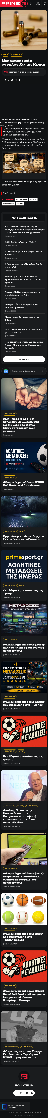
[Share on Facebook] (5, 80)
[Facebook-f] (16, 1093)
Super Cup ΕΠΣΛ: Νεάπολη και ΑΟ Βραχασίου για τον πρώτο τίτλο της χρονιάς (23, 279)
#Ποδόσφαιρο (8, 204)
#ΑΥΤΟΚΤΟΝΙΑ (21, 199)
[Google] (32, 1093)
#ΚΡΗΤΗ (33, 199)
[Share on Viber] (16, 80)
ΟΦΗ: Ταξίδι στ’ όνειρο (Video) (20, 242)
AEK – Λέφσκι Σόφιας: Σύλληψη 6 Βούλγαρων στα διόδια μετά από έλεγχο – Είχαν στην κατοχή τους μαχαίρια (25, 229)
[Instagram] (21, 1093)
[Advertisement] (24, 100)
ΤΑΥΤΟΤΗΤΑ (37, 1113)
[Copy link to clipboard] (19, 80)
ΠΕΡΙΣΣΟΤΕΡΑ (24, 359)
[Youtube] (26, 1093)
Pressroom (12, 72)
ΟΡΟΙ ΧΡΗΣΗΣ (27, 1113)
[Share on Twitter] (9, 80)
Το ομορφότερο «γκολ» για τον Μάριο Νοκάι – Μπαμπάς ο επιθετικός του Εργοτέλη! (24, 345)
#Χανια (20, 204)
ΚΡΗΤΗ (5, 55)
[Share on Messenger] (12, 80)
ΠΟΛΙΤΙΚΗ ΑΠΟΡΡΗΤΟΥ (14, 1113)
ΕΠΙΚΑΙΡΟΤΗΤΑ (16, 55)
